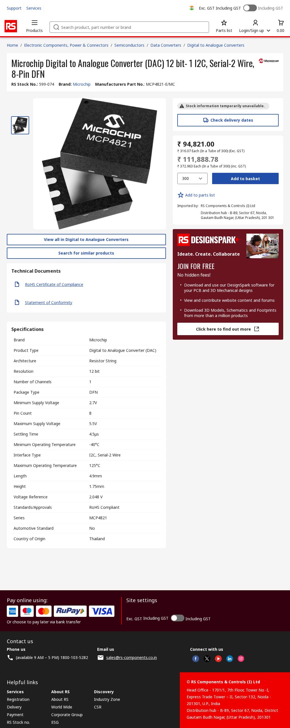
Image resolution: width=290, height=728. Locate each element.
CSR (97, 707)
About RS (60, 699)
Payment (15, 714)
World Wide (61, 707)
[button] (34, 26)
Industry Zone (107, 699)
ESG (55, 722)
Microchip (82, 84)
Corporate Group (67, 714)
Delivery (14, 707)
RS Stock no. (18, 722)
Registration (18, 699)
